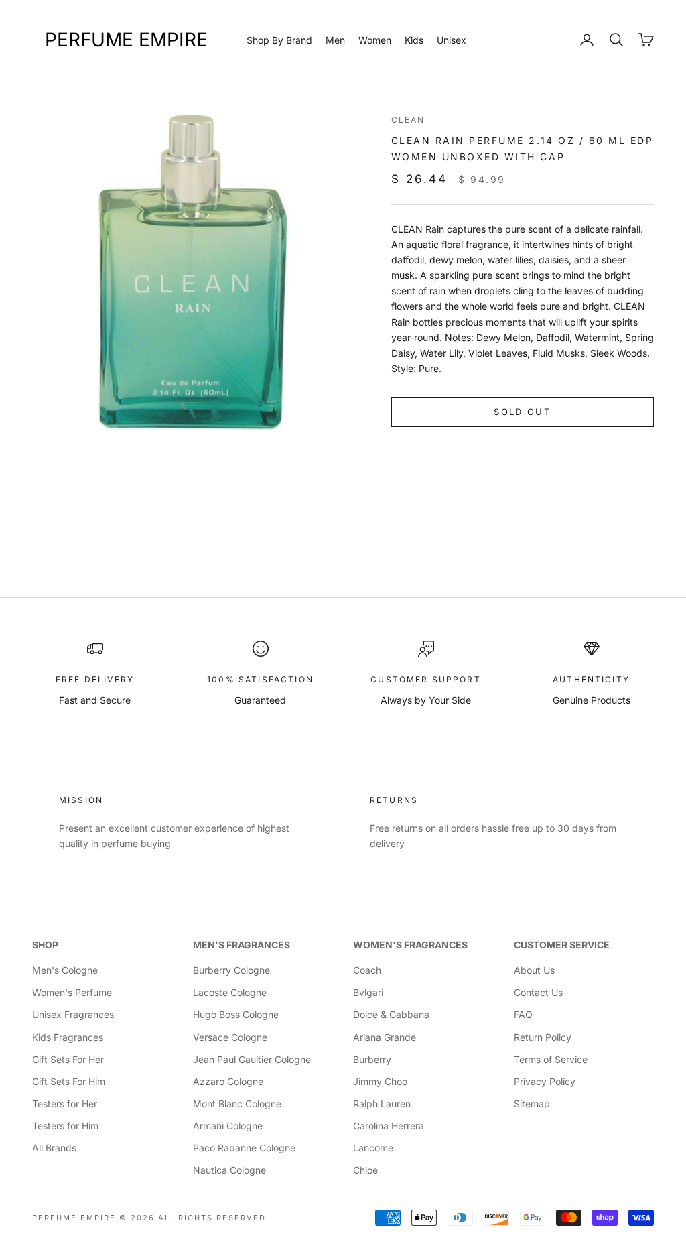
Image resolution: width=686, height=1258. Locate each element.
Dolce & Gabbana (391, 1014)
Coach (367, 970)
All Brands (54, 1147)
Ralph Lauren (382, 1103)
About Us (534, 970)
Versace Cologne (230, 1037)
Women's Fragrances (410, 944)
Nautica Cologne (229, 1170)
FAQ (523, 1014)
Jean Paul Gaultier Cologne (252, 1059)
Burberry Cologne (231, 970)
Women (374, 40)
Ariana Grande (384, 1037)
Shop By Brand (279, 40)
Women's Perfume (72, 992)
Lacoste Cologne (230, 992)
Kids (414, 40)
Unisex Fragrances (73, 1014)
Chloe (365, 1170)
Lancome (373, 1147)
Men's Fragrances (241, 944)
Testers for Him (65, 1125)
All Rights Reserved (212, 1217)
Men (335, 40)
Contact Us (538, 992)
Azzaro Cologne (228, 1081)
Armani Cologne (228, 1125)
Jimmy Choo (380, 1081)
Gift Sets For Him (68, 1081)
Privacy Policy (544, 1081)
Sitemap (532, 1103)
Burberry (372, 1059)
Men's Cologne (65, 970)
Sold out (522, 411)
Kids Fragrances (67, 1037)
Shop (45, 944)
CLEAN (408, 120)
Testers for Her (64, 1103)
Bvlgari (368, 992)
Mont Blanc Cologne (237, 1103)
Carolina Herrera (388, 1125)
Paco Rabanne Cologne (244, 1147)
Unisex (451, 40)
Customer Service (562, 944)
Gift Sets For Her (68, 1059)
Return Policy (542, 1037)
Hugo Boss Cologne (236, 1014)
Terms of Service (551, 1059)
